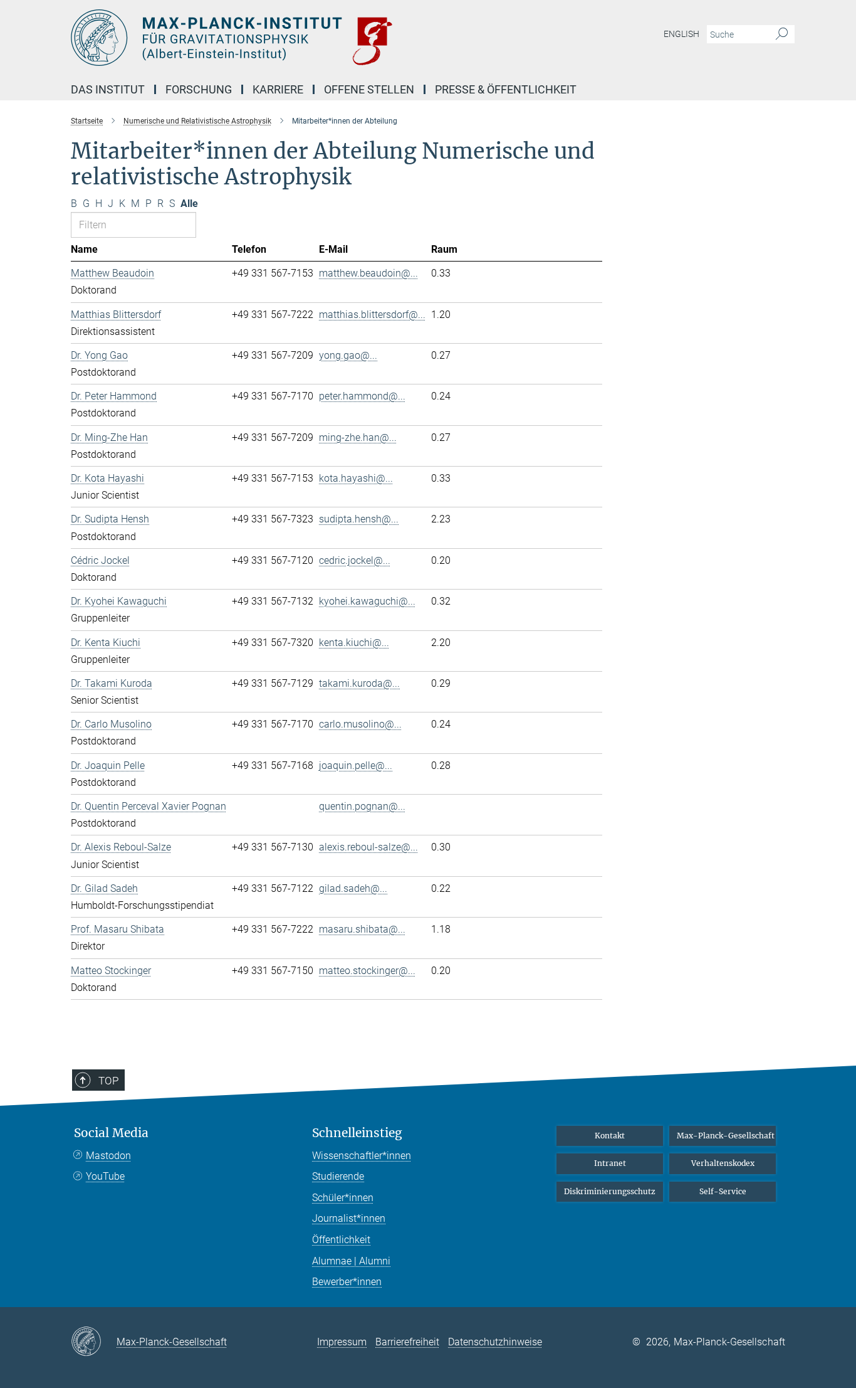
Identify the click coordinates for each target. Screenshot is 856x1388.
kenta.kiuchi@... (354, 643)
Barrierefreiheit (407, 1342)
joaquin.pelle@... (355, 765)
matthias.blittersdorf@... (372, 315)
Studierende (338, 1176)
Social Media (111, 1133)
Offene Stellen (369, 89)
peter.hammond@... (362, 396)
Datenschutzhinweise (495, 1342)
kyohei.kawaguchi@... (367, 601)
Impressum (342, 1342)
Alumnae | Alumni (351, 1261)
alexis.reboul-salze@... (368, 847)
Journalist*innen (348, 1218)
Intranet (610, 1163)
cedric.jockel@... (354, 560)
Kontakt (610, 1135)
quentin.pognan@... (362, 806)
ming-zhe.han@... (358, 437)
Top (108, 1080)
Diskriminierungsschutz (609, 1191)
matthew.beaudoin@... (368, 273)
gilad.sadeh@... (353, 888)
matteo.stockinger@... (367, 971)
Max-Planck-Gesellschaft (726, 1135)
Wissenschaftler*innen (361, 1156)
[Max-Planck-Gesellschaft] (94, 1342)
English (681, 34)
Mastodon (108, 1156)
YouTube (105, 1176)
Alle (189, 203)
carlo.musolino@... (360, 724)
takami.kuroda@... (359, 683)
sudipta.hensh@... (359, 519)
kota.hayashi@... (356, 478)
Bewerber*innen (347, 1282)
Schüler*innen (342, 1198)
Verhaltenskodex (722, 1163)
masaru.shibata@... (362, 929)
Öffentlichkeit (341, 1240)
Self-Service (722, 1191)
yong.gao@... (348, 355)
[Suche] (782, 34)
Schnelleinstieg (357, 1133)
